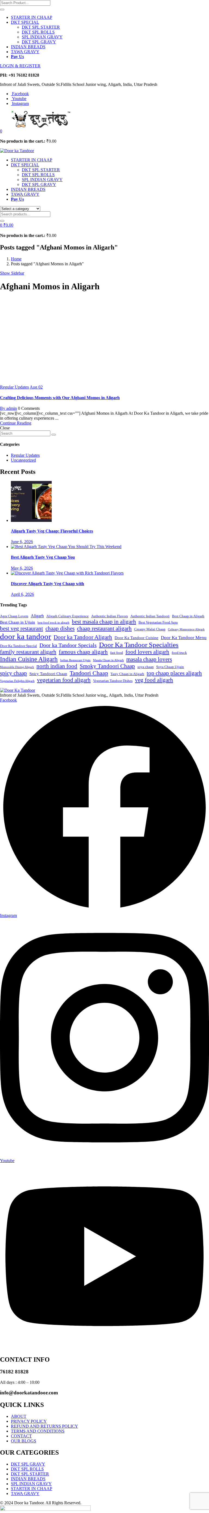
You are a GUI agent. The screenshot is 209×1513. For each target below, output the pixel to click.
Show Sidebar (12, 273)
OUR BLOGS (23, 1441)
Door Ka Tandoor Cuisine (136, 638)
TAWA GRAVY (25, 51)
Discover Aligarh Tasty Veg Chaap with (47, 583)
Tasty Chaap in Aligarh (127, 674)
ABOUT (18, 1416)
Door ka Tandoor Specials (68, 645)
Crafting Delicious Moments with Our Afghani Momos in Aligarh (60, 397)
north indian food (56, 666)
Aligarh (37, 615)
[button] (1, 131)
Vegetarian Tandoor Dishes (113, 681)
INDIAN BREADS (28, 46)
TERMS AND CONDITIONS (37, 1431)
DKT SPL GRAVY (39, 42)
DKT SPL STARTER (41, 27)
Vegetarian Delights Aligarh (17, 680)
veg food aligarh (154, 680)
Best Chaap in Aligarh (188, 616)
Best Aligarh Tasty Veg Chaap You (43, 557)
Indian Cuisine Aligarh (29, 659)
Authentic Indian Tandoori (150, 616)
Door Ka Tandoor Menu (184, 637)
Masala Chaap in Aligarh (108, 660)
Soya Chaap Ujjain (170, 667)
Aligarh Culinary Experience (67, 616)
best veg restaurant (21, 628)
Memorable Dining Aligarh (17, 667)
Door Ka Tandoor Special (18, 646)
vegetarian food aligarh (64, 680)
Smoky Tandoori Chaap (107, 666)
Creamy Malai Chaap (149, 629)
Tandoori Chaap (89, 673)
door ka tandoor (25, 636)
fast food (116, 653)
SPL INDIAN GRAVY (42, 37)
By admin (8, 408)
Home (16, 259)
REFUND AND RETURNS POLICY (44, 1426)
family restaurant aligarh (28, 652)
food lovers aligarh (147, 652)
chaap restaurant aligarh (104, 628)
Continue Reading (15, 423)
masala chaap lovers (149, 659)
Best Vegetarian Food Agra (158, 622)
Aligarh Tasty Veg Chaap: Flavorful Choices (52, 531)
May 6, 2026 (22, 568)
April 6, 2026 (22, 594)
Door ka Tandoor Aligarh (83, 637)
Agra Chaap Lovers (14, 616)
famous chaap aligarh (83, 652)
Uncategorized (23, 460)
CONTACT (21, 1436)
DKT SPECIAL (25, 22)
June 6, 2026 (22, 541)
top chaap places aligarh (174, 673)
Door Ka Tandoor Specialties (139, 644)
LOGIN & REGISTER (20, 66)
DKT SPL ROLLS (38, 32)
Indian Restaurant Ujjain (75, 660)
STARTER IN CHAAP (31, 17)
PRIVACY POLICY (29, 1421)
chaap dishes (60, 628)
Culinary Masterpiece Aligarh (186, 629)
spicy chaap (13, 673)
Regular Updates (14, 387)
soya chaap (145, 667)
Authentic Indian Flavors (109, 616)
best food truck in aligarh (53, 622)
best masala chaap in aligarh (104, 621)
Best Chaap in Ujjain (17, 622)
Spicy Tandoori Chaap (48, 674)
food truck (179, 653)
